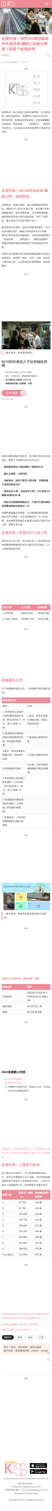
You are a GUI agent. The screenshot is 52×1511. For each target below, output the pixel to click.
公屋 (41, 1337)
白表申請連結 (15, 1079)
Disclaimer (19, 1493)
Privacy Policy (32, 1493)
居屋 (19, 1337)
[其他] (48, 57)
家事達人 (6, 55)
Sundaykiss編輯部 (10, 62)
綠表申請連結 (15, 1083)
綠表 (30, 1337)
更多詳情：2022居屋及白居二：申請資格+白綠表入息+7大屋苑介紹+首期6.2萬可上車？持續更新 (26, 1153)
